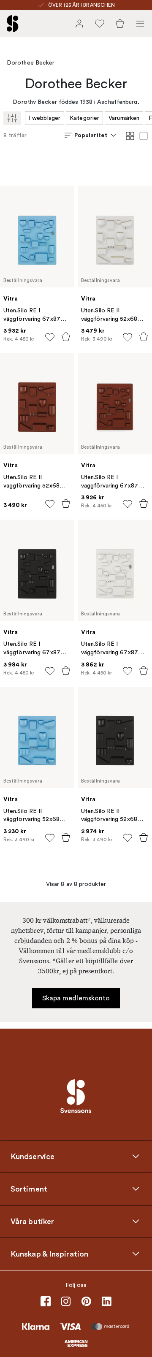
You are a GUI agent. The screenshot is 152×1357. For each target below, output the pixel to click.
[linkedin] (106, 1301)
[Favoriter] (100, 24)
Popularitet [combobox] (90, 135)
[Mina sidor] (79, 24)
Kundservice (32, 1156)
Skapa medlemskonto (76, 998)
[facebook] (46, 1301)
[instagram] (66, 1301)
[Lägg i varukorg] (66, 337)
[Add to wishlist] (50, 337)
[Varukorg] (120, 24)
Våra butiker (32, 1221)
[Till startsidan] (13, 23)
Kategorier (84, 118)
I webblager (44, 118)
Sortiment (29, 1188)
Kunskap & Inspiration (49, 1253)
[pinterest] (86, 1301)
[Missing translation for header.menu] (140, 24)
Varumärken (124, 118)
